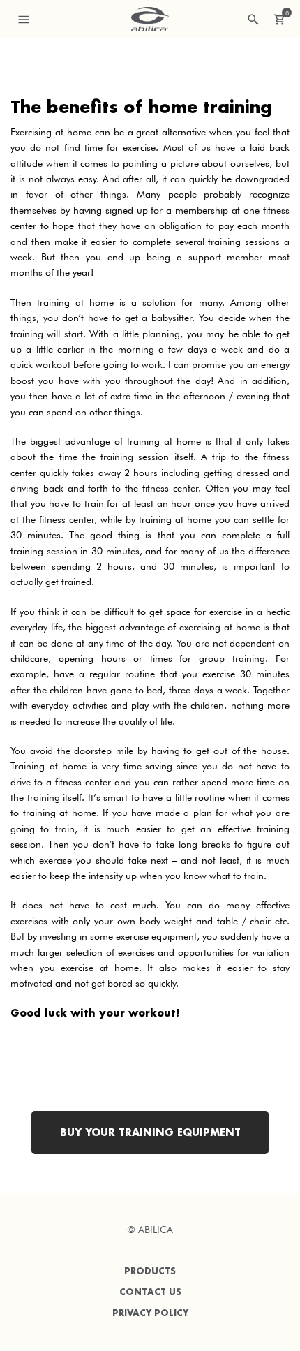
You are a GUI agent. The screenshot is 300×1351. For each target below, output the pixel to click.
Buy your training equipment (150, 1132)
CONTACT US (150, 1292)
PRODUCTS (150, 1271)
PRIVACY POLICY (150, 1313)
